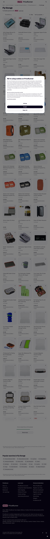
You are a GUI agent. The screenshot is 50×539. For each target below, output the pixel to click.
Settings (25, 103)
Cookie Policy (9, 89)
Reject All (25, 110)
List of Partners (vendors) (11, 99)
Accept (25, 106)
